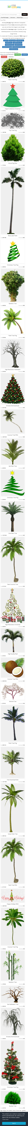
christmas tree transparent (18, 47)
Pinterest (4, 56)
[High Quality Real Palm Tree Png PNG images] (13, 640)
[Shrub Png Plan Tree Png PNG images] (13, 147)
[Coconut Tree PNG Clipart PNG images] (13, 667)
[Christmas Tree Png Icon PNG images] (13, 251)
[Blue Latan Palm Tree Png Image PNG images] (13, 200)
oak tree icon (8, 42)
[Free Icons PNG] (14, 6)
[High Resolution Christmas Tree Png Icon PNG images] (13, 605)
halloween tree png (7, 47)
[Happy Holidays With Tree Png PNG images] (13, 895)
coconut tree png (13, 49)
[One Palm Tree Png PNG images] (13, 516)
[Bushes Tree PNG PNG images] (12, 1097)
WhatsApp (17, 54)
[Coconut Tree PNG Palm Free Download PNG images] (13, 421)
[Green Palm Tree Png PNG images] (13, 807)
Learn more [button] (5, 1119)
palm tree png (19, 44)
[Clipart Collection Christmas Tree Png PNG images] (13, 95)
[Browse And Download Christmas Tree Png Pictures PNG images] (13, 388)
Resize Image (20, 17)
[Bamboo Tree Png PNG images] (13, 285)
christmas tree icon (17, 42)
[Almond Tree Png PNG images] (13, 691)
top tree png (12, 40)
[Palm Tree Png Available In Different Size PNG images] (13, 723)
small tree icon (20, 40)
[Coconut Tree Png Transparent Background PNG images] (13, 926)
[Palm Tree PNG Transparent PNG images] (13, 860)
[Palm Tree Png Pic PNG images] (13, 320)
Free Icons (13, 17)
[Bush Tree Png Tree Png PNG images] (13, 68)
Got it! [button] (14, 1123)
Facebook (24, 54)
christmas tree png (10, 44)
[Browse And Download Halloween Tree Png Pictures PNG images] (13, 1021)
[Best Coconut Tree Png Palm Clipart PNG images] (13, 559)
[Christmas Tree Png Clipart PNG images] (13, 483)
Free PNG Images (4, 17)
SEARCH (25, 14)
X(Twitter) (11, 56)
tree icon (6, 40)
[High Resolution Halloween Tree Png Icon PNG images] (13, 353)
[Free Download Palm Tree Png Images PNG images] (13, 762)
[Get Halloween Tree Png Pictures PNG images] (13, 994)
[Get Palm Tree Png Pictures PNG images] (13, 451)
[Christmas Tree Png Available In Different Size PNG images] (13, 1063)
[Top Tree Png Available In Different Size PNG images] (13, 120)
